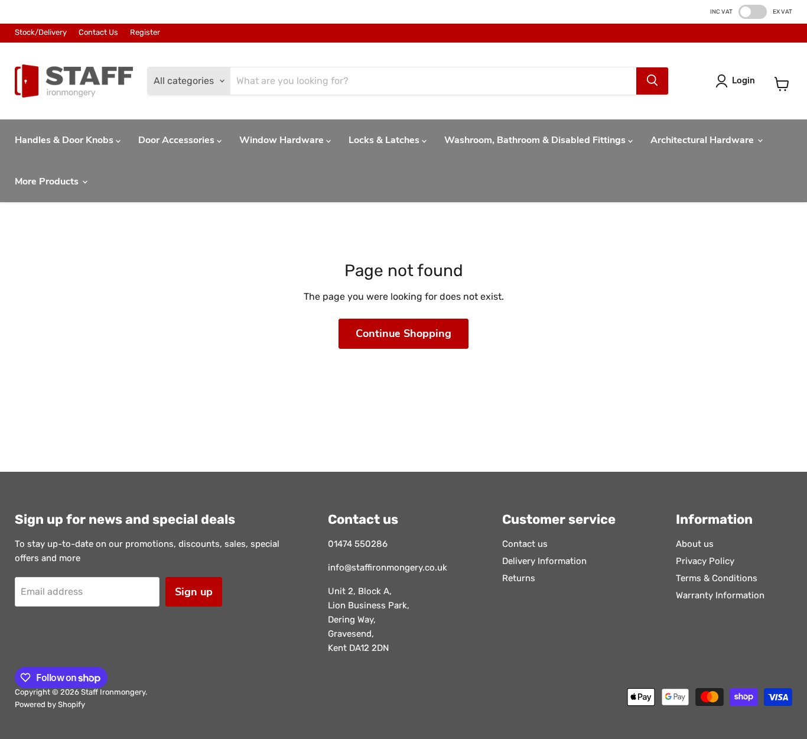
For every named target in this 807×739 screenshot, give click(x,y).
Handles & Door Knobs (65, 140)
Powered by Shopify (50, 704)
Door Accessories (177, 140)
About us (695, 544)
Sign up (194, 592)
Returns (518, 578)
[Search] (652, 81)
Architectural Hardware (703, 140)
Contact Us (98, 32)
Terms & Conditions (716, 578)
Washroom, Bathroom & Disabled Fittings (536, 140)
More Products (48, 181)
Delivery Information (544, 561)
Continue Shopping (403, 333)
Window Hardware (282, 140)
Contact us (525, 544)
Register (145, 32)
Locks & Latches (385, 140)
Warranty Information (720, 595)
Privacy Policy (705, 561)
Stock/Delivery (41, 32)
